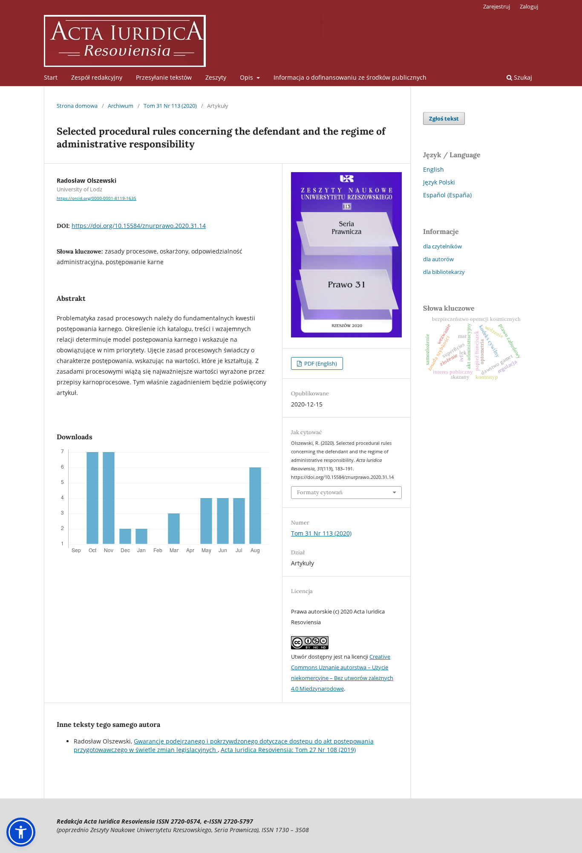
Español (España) (447, 195)
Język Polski (439, 182)
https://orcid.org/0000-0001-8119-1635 (96, 198)
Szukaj (522, 77)
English (433, 169)
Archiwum (120, 106)
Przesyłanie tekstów (164, 77)
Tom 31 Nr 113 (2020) (170, 106)
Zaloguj (529, 6)
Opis (247, 77)
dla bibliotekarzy (444, 272)
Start (51, 77)
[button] (21, 832)
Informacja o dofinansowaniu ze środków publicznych (350, 77)
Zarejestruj (496, 6)
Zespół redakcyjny (96, 77)
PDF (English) (320, 363)
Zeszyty (215, 77)
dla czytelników (442, 246)
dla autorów (438, 259)
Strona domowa (77, 106)
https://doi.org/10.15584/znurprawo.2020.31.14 (139, 226)
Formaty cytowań (320, 492)
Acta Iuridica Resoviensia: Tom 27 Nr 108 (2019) (288, 750)
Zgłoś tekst (444, 118)
